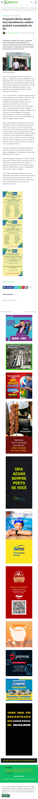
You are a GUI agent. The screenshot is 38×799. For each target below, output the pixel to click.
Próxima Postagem (31, 311)
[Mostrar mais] (30, 287)
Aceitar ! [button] (6, 795)
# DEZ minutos (15, 15)
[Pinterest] (23, 287)
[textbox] (19, 158)
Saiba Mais (5, 793)
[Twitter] (16, 287)
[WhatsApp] (19, 287)
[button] (2, 2)
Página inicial (6, 15)
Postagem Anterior (7, 311)
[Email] (26, 287)
